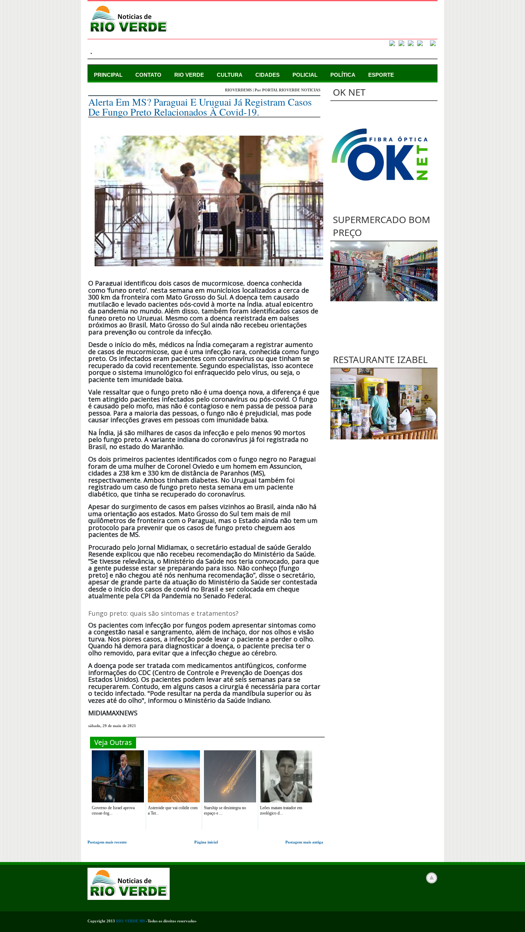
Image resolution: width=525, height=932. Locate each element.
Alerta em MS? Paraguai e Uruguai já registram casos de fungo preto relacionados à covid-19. (200, 107)
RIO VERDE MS (130, 921)
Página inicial (206, 842)
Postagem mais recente (107, 842)
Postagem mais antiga (304, 842)
